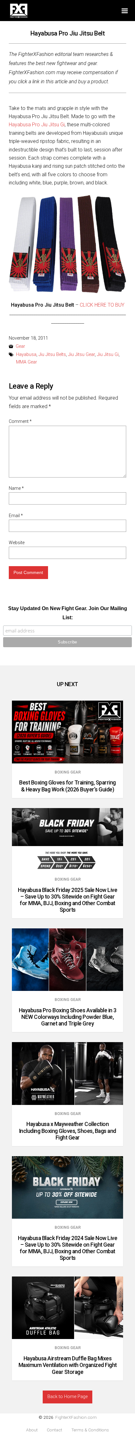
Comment (20, 421)
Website (16, 542)
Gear (20, 346)
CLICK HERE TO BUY (102, 305)
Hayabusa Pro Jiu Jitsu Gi (37, 125)
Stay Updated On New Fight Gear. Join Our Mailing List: (67, 613)
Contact (54, 1430)
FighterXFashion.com (76, 1417)
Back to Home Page (67, 1396)
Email (16, 515)
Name (16, 488)
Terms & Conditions (90, 1430)
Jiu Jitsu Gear (81, 354)
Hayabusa (26, 354)
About (32, 1430)
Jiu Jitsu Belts (52, 354)
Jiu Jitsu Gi (108, 354)
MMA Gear (26, 362)
